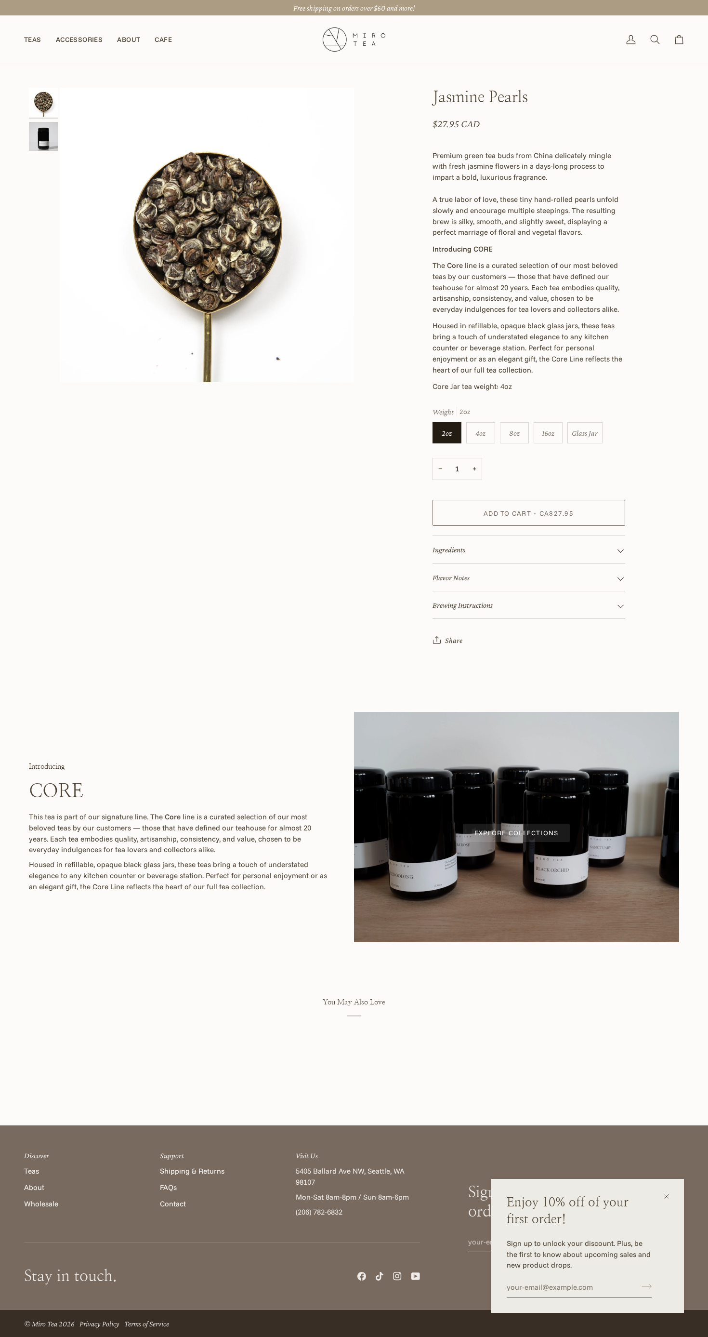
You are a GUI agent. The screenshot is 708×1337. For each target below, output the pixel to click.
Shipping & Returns (192, 1171)
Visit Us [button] (307, 1155)
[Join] (644, 1286)
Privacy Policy (99, 1323)
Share (453, 640)
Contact (173, 1203)
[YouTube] (415, 1276)
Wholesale (41, 1203)
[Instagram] (397, 1276)
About (34, 1187)
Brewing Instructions (463, 605)
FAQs (168, 1187)
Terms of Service (146, 1323)
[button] (36, 39)
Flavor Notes (451, 577)
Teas (31, 1171)
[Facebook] (361, 1276)
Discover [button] (36, 1155)
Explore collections (516, 833)
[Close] (670, 1196)
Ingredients (449, 549)
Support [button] (172, 1155)
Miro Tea (44, 1323)
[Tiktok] (379, 1276)
